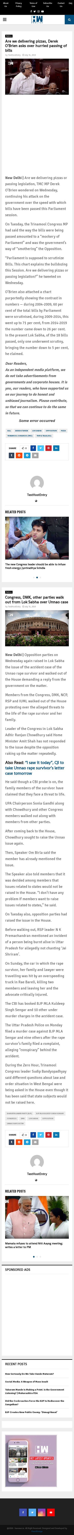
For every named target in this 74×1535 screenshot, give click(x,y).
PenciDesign (37, 1531)
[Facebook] (23, 1512)
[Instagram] (41, 1512)
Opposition (51, 431)
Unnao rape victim (15, 1124)
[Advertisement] (37, 137)
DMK (22, 1119)
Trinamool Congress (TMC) (19, 436)
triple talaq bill (44, 436)
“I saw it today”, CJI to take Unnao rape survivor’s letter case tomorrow (34, 768)
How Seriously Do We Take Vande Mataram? (29, 1373)
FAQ (70, 3)
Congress (12, 1119)
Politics (9, 36)
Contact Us (61, 5)
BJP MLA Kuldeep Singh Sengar (50, 1114)
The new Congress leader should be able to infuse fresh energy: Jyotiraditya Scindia (35, 566)
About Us (5, 5)
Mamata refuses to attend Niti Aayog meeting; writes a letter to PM (34, 1245)
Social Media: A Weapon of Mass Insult (26, 1381)
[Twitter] (32, 1512)
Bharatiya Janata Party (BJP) (19, 1114)
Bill (9, 431)
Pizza (63, 431)
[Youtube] (51, 1512)
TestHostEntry (14, 55)
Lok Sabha (36, 431)
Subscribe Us (47, 5)
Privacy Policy (18, 5)
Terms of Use (33, 5)
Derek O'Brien (21, 431)
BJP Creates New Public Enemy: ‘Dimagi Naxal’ (31, 1412)
